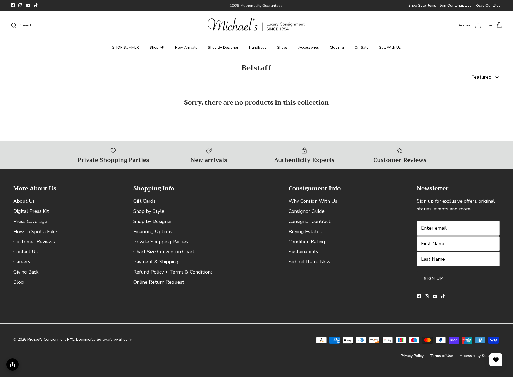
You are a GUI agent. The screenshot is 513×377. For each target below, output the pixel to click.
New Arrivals (186, 47)
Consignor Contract (310, 221)
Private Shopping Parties (160, 241)
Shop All (157, 47)
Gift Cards (144, 201)
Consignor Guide (307, 211)
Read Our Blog (488, 5)
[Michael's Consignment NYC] (257, 25)
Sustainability (303, 251)
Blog (18, 282)
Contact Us (25, 251)
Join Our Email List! (456, 5)
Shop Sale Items (422, 5)
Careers (21, 262)
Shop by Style (148, 211)
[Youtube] (28, 5)
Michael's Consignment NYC (50, 339)
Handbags (257, 47)
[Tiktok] (36, 5)
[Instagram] (20, 5)
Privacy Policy (412, 355)
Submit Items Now (310, 262)
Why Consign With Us (313, 201)
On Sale (361, 47)
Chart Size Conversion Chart (164, 251)
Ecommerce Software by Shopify (104, 339)
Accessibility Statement (480, 355)
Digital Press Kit (31, 211)
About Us (24, 201)
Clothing (337, 47)
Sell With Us (390, 47)
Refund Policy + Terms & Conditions (173, 272)
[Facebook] (13, 5)
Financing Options (152, 231)
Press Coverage (30, 221)
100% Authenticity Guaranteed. (256, 5)
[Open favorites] (495, 359)
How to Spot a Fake (35, 231)
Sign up (433, 279)
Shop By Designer (223, 47)
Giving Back (25, 272)
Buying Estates (305, 231)
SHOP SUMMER (125, 47)
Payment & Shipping (155, 262)
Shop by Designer (152, 221)
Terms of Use (441, 355)
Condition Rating (307, 241)
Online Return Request (158, 282)
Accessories (308, 47)
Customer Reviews (34, 241)
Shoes (282, 47)
